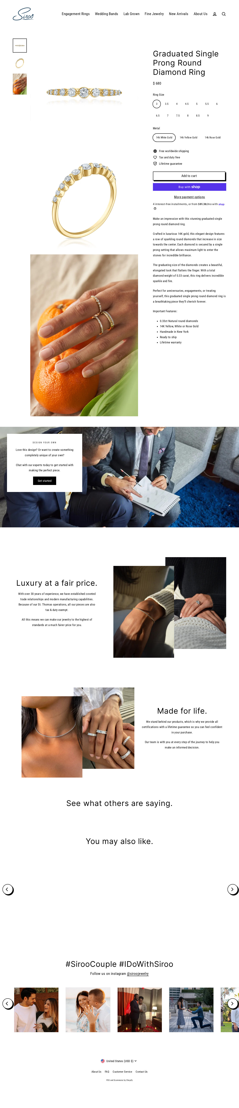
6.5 (157, 115)
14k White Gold (164, 137)
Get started (45, 481)
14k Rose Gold (213, 137)
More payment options (189, 197)
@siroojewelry (138, 974)
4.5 (186, 103)
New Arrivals (178, 14)
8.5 (197, 115)
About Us (201, 14)
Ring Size (158, 94)
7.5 (178, 115)
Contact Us (141, 1071)
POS (108, 1080)
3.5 (166, 103)
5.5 (207, 103)
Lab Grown (132, 14)
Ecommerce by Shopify (123, 1080)
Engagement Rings (76, 14)
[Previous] (7, 889)
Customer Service (122, 1071)
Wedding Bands (106, 14)
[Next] (232, 889)
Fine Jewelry (154, 14)
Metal (156, 128)
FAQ (107, 1071)
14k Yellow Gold (188, 137)
